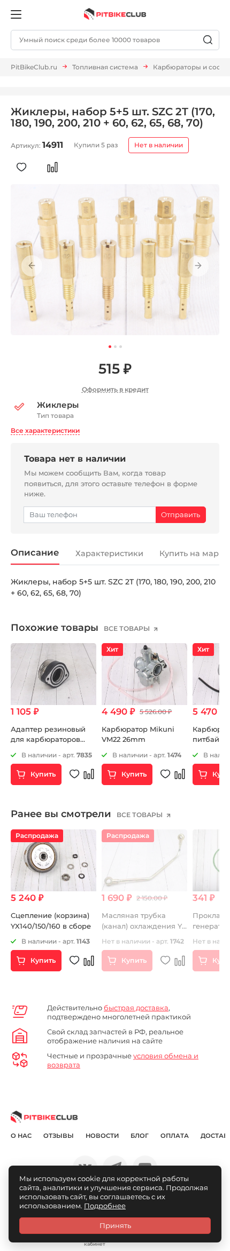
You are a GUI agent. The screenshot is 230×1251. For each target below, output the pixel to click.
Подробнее (105, 1205)
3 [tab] (120, 346)
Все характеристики (45, 430)
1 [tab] (110, 346)
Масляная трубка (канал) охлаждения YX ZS (144, 925)
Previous (31, 266)
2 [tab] (115, 346)
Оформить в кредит (115, 389)
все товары (127, 628)
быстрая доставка (136, 1007)
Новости (102, 1135)
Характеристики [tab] (109, 553)
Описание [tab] (35, 552)
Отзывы (58, 1135)
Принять (115, 1225)
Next (198, 266)
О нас (21, 1135)
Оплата (174, 1135)
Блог (140, 1135)
